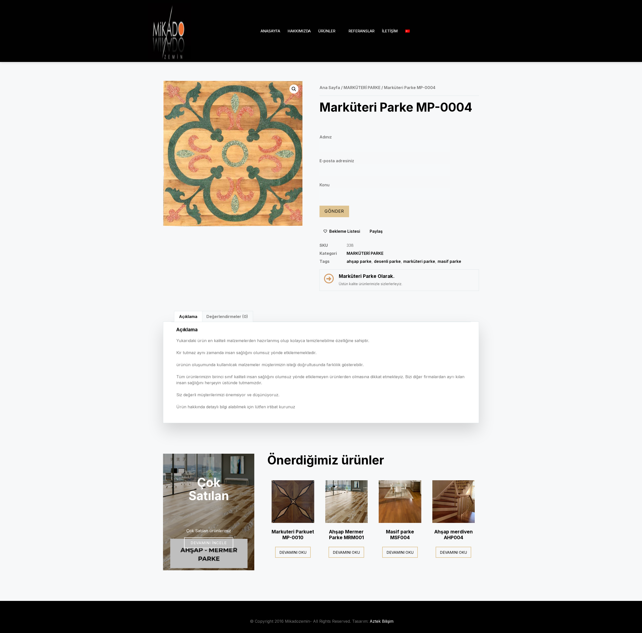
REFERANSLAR (361, 31)
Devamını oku (292, 552)
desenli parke (387, 261)
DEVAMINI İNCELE (209, 542)
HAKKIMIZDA (299, 31)
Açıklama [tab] (188, 316)
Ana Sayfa (329, 87)
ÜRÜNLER (326, 31)
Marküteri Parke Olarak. (366, 276)
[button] (293, 89)
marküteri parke (419, 261)
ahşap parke (359, 261)
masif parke (449, 261)
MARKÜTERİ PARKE (362, 87)
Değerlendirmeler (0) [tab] (227, 316)
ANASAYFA (270, 31)
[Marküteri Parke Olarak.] (329, 279)
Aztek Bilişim (381, 621)
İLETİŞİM (390, 31)
